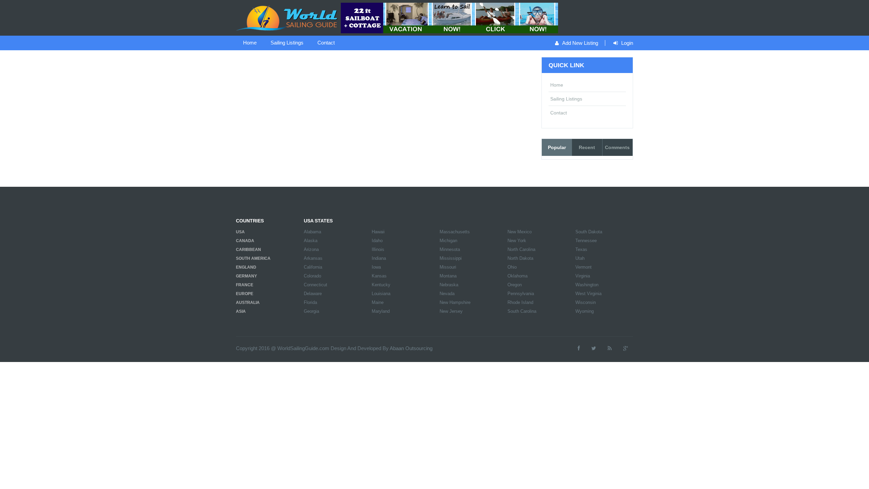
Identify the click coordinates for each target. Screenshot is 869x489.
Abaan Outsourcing (411, 348)
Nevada (447, 293)
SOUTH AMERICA (253, 258)
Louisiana (381, 293)
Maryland (381, 311)
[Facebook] (579, 348)
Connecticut (315, 284)
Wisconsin (585, 302)
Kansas (379, 275)
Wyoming (584, 311)
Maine (378, 302)
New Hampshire (455, 302)
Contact (326, 43)
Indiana (379, 258)
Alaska (310, 240)
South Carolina (521, 311)
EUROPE (244, 293)
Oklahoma (517, 275)
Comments (617, 147)
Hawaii (378, 231)
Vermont (583, 267)
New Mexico (519, 231)
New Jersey (451, 311)
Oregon (514, 284)
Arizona (311, 249)
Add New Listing (580, 43)
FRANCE (244, 285)
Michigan (448, 240)
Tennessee (586, 240)
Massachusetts (455, 231)
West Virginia (588, 293)
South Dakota (588, 231)
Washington (586, 284)
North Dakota (520, 258)
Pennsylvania (520, 293)
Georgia (311, 311)
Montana (448, 275)
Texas (581, 249)
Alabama (312, 231)
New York (516, 240)
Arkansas (313, 258)
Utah (580, 258)
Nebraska (449, 284)
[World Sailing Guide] (287, 17)
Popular (557, 147)
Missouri (448, 267)
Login (627, 43)
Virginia (582, 275)
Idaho (377, 240)
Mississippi (451, 258)
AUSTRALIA (248, 302)
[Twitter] (593, 348)
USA (240, 232)
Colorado (312, 275)
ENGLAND (246, 267)
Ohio (512, 267)
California (313, 267)
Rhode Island (520, 302)
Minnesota (450, 249)
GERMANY (246, 276)
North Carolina (521, 249)
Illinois (378, 249)
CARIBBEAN (248, 249)
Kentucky (381, 284)
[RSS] (610, 348)
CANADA (245, 240)
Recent (587, 147)
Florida (310, 302)
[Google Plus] (625, 348)
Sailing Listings (287, 43)
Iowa (376, 267)
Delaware (313, 293)
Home (250, 43)
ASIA (241, 311)
